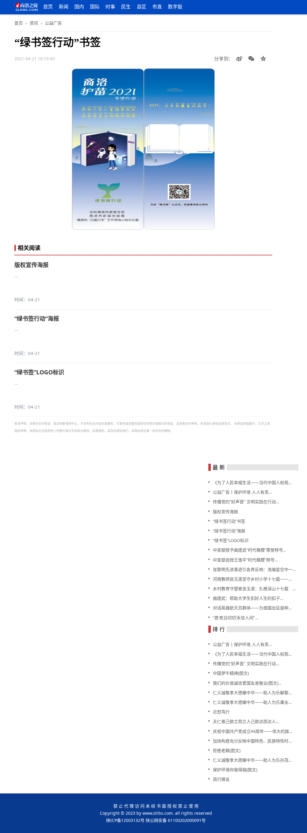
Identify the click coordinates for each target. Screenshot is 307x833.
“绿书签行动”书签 (229, 521)
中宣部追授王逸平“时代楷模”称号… (245, 560)
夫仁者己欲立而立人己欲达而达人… (246, 721)
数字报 (175, 6)
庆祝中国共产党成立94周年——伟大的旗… (252, 731)
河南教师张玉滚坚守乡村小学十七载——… (252, 579)
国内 (79, 6)
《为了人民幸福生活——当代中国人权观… (252, 482)
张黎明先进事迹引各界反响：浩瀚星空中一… (254, 569)
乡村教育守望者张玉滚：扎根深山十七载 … (254, 588)
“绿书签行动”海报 (36, 319)
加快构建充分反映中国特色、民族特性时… (252, 741)
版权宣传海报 (31, 265)
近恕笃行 (221, 712)
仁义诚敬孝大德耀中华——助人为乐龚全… (252, 702)
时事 (110, 6)
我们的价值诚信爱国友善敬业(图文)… (247, 683)
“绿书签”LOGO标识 (39, 372)
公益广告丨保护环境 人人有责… (242, 492)
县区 (141, 6)
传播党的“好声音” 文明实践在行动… (246, 501)
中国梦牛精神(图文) (231, 673)
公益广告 (53, 23)
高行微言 (221, 779)
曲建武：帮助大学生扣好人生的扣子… (248, 598)
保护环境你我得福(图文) (235, 769)
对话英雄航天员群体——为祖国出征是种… (252, 608)
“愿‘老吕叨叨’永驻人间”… (235, 617)
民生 (126, 6)
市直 (157, 6)
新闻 (63, 6)
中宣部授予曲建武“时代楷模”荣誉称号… (249, 550)
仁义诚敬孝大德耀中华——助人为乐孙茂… (252, 760)
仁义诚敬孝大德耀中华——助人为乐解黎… (252, 692)
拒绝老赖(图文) (226, 750)
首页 (48, 6)
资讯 (34, 23)
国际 (95, 6)
